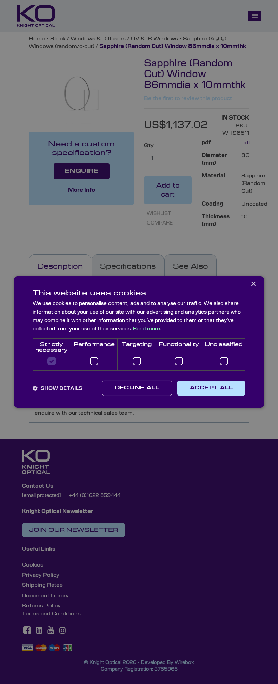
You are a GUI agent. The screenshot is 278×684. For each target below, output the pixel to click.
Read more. (147, 329)
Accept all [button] (211, 388)
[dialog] (139, 342)
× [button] (253, 284)
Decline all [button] (137, 388)
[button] (57, 388)
